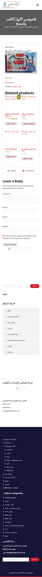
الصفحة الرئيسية (13, 317)
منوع (8, 457)
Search (34, 559)
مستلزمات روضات (11, 532)
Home (6, 27)
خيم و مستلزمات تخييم (12, 508)
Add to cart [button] (11, 124)
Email (5, 217)
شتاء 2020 (9, 470)
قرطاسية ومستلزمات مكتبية (14, 525)
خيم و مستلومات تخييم (14, 460)
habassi (13, 171)
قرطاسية (9, 450)
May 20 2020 (9, 47)
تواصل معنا (11, 322)
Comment (7, 194)
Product (14, 27)
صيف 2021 (10, 467)
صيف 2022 (8, 518)
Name (5, 207)
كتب (7, 464)
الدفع (9, 311)
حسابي (10, 328)
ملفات (10, 346)
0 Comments (29, 171)
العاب (8, 453)
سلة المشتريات (13, 334)
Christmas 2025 (10, 498)
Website (5, 226)
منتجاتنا (10, 352)
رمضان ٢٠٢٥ (9, 512)
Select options (29, 124)
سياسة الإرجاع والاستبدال (16, 340)
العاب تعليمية (16, 86)
